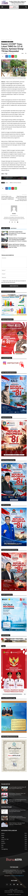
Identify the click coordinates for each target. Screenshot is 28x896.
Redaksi (5, 53)
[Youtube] (18, 222)
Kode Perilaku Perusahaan (19, 892)
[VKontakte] (17, 884)
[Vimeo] (14, 884)
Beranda (2, 39)
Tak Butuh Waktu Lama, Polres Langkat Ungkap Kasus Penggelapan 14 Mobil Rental (7, 198)
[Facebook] (6, 56)
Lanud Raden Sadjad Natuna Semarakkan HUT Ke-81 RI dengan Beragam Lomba (17, 233)
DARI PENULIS (13, 228)
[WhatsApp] (15, 56)
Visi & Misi (11, 889)
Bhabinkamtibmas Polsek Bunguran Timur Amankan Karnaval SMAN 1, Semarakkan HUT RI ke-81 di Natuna (17, 239)
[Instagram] (13, 222)
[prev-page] (2, 251)
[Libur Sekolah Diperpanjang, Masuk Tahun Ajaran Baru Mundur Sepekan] (4, 811)
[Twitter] (9, 56)
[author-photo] (14, 211)
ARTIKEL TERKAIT (5, 228)
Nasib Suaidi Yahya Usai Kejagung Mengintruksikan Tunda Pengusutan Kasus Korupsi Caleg (17, 818)
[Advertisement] (14, 23)
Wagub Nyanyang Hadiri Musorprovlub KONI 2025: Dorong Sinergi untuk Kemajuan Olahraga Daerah (21, 198)
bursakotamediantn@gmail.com (17, 875)
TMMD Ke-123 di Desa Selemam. (15, 182)
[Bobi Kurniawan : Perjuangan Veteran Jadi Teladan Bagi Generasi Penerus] (4, 795)
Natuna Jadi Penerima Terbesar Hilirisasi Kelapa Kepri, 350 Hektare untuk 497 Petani (17, 246)
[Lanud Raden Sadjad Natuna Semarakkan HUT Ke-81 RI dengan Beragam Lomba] (4, 233)
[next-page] (4, 251)
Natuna (11, 41)
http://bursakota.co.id (14, 215)
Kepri (8, 41)
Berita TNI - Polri (9, 39)
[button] (2, 7)
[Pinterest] (12, 56)
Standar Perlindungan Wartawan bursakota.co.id (13, 890)
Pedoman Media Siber (8, 892)
